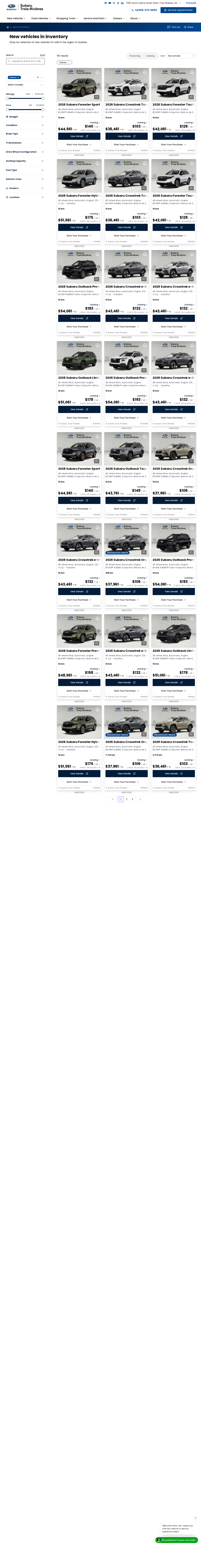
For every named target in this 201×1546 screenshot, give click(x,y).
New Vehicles (15, 18)
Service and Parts (94, 18)
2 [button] (126, 799)
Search (10, 55)
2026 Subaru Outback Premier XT (83, 287)
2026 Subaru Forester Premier (81, 651)
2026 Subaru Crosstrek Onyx (174, 469)
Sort (163, 55)
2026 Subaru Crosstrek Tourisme (130, 104)
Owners (117, 18)
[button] (38, 77)
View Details (76, 136)
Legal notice (79, 155)
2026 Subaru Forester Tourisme (177, 104)
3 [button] (132, 799)
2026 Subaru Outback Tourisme (129, 469)
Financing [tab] (134, 55)
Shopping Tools (65, 18)
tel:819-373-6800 (146, 10)
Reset (42, 55)
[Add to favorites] (97, 72)
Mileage (10, 94)
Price (8, 105)
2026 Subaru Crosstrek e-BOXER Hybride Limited (142, 287)
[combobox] (25, 77)
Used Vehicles (39, 18)
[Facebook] (105, 3)
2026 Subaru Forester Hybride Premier (87, 195)
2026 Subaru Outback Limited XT (83, 378)
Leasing (94, 122)
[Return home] (8, 27)
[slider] (7, 98)
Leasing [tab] (150, 55)
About (134, 18)
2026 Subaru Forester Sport (79, 104)
